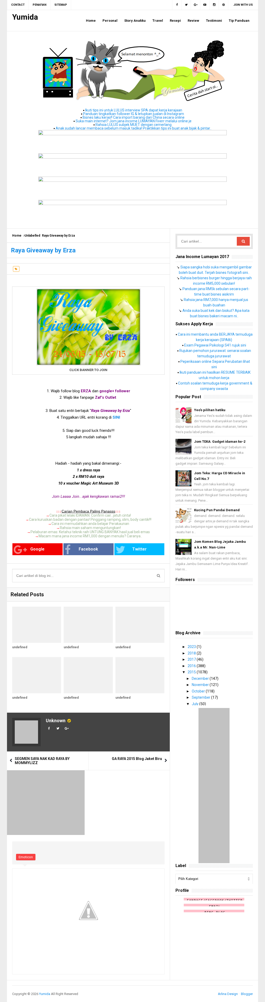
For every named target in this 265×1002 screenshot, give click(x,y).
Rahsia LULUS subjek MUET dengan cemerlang (133, 125)
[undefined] (36, 625)
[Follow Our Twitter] (186, 5)
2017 (192, 659)
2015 (192, 672)
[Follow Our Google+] (195, 5)
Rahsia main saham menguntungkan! (90, 528)
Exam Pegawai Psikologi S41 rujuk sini (215, 345)
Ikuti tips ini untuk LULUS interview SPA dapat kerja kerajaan (133, 110)
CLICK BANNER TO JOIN (88, 370)
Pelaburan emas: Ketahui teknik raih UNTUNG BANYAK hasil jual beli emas (90, 532)
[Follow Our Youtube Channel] (205, 5)
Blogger (247, 994)
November (201, 685)
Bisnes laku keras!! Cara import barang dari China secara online (134, 117)
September (201, 697)
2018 (192, 653)
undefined (19, 647)
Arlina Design (228, 994)
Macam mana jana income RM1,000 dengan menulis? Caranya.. (90, 536)
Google (37, 549)
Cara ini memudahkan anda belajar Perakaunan (90, 524)
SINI (116, 417)
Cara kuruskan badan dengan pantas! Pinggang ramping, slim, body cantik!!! (90, 519)
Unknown (55, 720)
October (199, 691)
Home (16, 235)
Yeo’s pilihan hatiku (209, 410)
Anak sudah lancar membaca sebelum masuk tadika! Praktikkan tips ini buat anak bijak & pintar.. (133, 128)
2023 (192, 647)
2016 (192, 666)
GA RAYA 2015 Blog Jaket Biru (137, 759)
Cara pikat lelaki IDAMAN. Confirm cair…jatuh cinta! (90, 515)
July (195, 704)
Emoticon (26, 857)
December (201, 678)
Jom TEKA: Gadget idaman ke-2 (219, 441)
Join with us (243, 4)
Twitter (139, 549)
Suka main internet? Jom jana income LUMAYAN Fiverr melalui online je (134, 121)
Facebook (88, 549)
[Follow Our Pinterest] (223, 5)
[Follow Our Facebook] (177, 5)
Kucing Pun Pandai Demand (217, 510)
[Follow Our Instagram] (214, 5)
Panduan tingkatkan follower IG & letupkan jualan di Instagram (133, 114)
